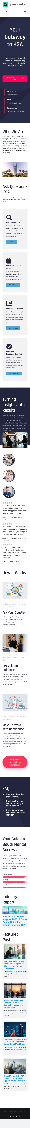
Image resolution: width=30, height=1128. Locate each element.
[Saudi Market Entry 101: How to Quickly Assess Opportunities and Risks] (15, 1060)
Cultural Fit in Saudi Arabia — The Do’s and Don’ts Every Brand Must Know (15, 1041)
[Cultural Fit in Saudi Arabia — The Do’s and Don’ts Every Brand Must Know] (15, 1023)
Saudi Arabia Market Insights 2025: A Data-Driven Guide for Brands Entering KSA (14, 920)
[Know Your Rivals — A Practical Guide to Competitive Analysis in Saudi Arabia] (15, 984)
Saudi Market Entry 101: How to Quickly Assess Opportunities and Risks (14, 1078)
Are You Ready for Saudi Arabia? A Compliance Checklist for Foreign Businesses (14, 965)
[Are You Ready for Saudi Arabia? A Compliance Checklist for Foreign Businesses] (15, 945)
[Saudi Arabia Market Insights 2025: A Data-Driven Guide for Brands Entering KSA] (15, 907)
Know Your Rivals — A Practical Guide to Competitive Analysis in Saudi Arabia (14, 1004)
